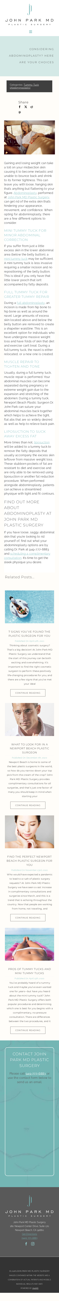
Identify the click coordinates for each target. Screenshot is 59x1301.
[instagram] (32, 1244)
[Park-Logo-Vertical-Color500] (29, 4)
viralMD (35, 1288)
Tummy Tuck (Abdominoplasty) (24, 86)
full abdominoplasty (31, 303)
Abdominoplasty (25, 193)
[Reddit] (32, 107)
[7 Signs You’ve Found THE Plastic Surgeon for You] (29, 606)
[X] (26, 107)
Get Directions (29, 1234)
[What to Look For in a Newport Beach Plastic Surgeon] (29, 719)
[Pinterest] (20, 112)
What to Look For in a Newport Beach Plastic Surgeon (29, 748)
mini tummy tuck (16, 258)
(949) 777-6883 (30, 1238)
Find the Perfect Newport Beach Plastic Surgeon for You (29, 860)
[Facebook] (20, 107)
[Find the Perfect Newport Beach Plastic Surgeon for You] (29, 831)
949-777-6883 (36, 1073)
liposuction (42, 442)
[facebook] (26, 1244)
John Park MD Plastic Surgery (28, 197)
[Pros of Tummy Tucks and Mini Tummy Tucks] (29, 944)
